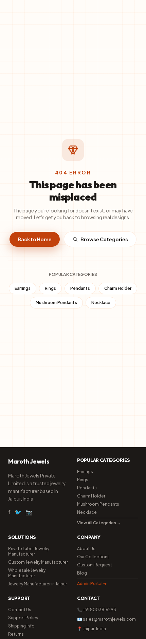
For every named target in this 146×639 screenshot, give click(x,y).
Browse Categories (104, 239)
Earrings (23, 288)
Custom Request (94, 564)
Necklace (100, 302)
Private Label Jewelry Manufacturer (28, 551)
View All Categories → (99, 522)
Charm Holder (117, 288)
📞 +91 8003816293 (96, 609)
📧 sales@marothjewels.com (106, 619)
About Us (86, 548)
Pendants (80, 288)
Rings (50, 288)
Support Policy (23, 617)
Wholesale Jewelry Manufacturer (26, 573)
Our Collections (93, 556)
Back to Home (35, 239)
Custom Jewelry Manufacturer (38, 562)
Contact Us (19, 609)
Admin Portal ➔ (92, 583)
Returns (16, 634)
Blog (82, 573)
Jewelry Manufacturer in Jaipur (37, 583)
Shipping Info (21, 625)
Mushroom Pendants (56, 302)
